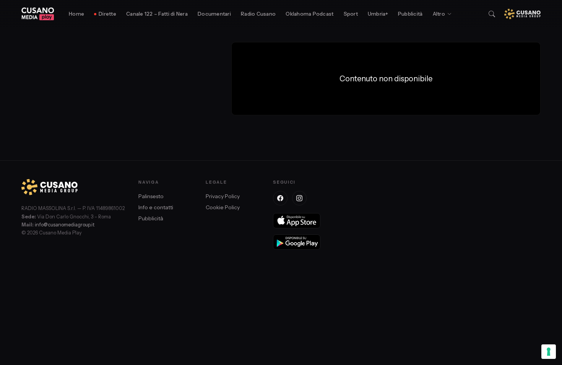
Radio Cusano (258, 14)
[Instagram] (299, 198)
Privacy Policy (223, 196)
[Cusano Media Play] (37, 13)
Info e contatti (155, 207)
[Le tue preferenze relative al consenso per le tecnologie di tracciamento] (548, 351)
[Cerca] (491, 13)
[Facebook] (280, 198)
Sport (351, 14)
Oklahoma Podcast (309, 14)
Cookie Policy (223, 207)
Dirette (107, 14)
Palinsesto (151, 196)
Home (76, 14)
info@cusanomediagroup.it (64, 225)
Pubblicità (410, 14)
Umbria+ (378, 14)
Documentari (214, 14)
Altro (439, 14)
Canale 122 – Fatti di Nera (157, 14)
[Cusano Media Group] (522, 14)
